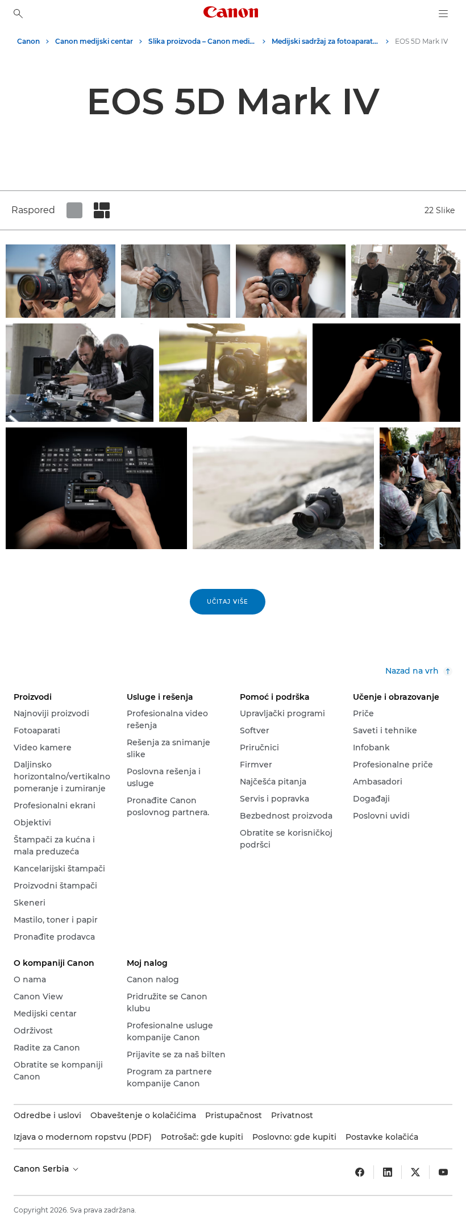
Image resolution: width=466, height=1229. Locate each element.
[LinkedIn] (387, 1172)
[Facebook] (359, 1172)
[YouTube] (443, 1172)
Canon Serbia (42, 1169)
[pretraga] (18, 14)
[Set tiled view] (74, 210)
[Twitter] (415, 1172)
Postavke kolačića (382, 1137)
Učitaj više (227, 601)
